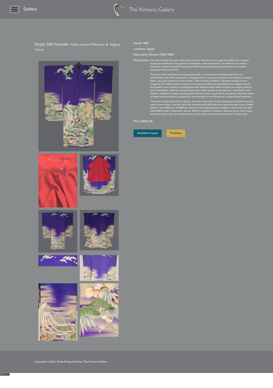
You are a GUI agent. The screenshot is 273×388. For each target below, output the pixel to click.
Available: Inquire (147, 133)
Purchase (175, 133)
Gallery (30, 9)
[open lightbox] (78, 106)
